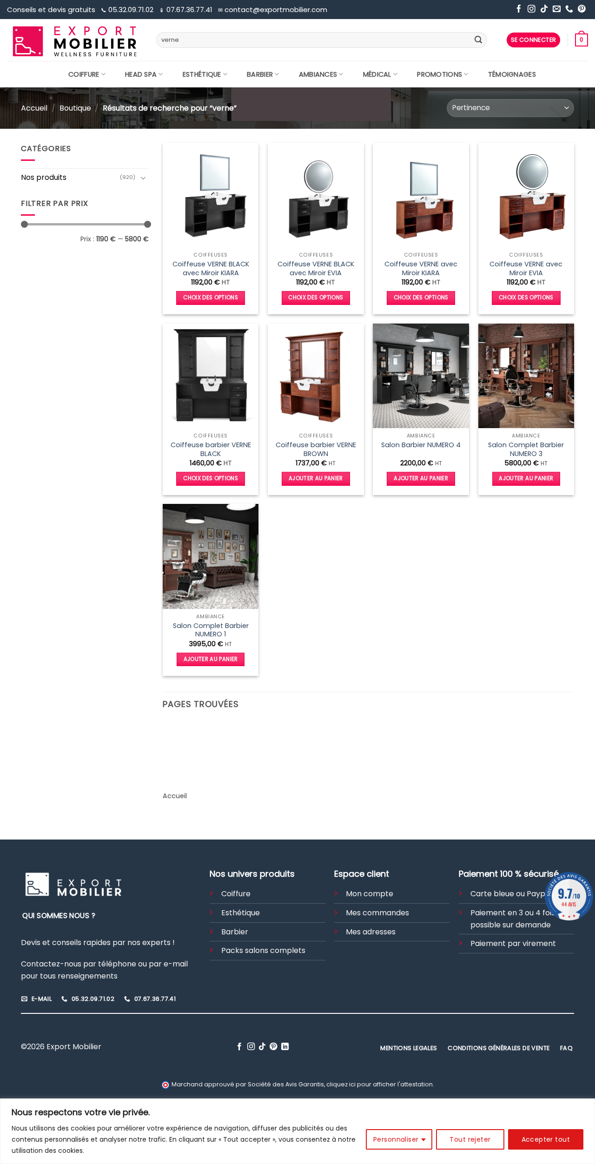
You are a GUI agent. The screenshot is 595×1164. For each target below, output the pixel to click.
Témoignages (512, 74)
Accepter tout (546, 1139)
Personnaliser (395, 1139)
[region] (297, 1131)
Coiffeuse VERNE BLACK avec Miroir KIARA (210, 268)
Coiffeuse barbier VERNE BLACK (211, 449)
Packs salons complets (263, 950)
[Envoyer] (478, 40)
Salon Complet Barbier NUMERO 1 (211, 630)
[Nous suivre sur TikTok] (544, 9)
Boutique (75, 108)
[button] (534, 40)
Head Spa (141, 74)
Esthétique (202, 74)
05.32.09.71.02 (128, 9)
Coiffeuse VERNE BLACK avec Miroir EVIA (316, 268)
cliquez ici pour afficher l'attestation (379, 1084)
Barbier (260, 74)
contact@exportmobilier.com (272, 9)
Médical (377, 74)
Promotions (439, 74)
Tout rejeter (470, 1139)
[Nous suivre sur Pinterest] (582, 9)
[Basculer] (143, 177)
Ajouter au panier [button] (316, 478)
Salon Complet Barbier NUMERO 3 (526, 449)
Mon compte (369, 893)
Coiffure (83, 74)
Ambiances (318, 74)
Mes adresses (371, 931)
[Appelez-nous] (569, 9)
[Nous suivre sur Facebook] (519, 9)
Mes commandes (377, 912)
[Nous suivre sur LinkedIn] (285, 1047)
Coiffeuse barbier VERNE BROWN (316, 449)
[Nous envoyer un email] (557, 9)
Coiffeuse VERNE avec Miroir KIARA (420, 268)
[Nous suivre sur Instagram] (532, 9)
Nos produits (43, 177)
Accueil (34, 108)
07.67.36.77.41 (186, 9)
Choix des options (210, 297)
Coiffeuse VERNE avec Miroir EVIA (525, 268)
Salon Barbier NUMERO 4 (421, 445)
